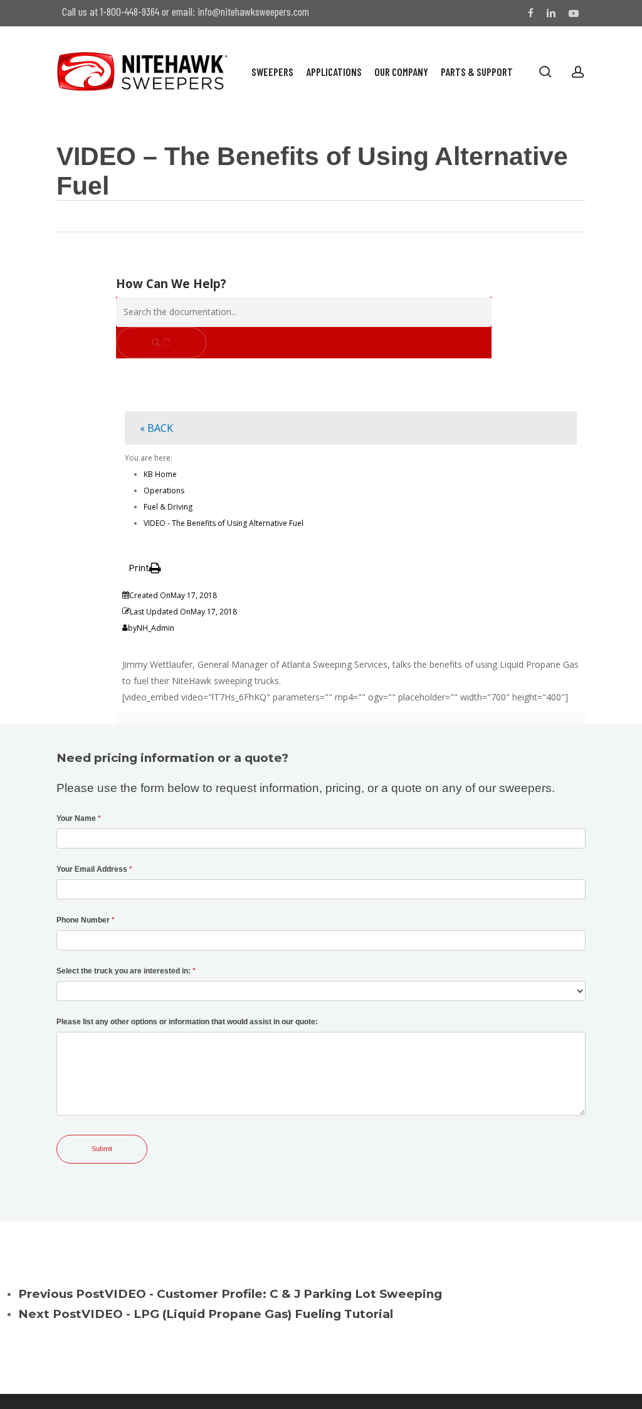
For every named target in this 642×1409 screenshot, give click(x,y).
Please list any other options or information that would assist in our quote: (187, 1021)
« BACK (156, 428)
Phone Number (85, 920)
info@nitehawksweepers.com (253, 11)
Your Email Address (94, 869)
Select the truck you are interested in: (126, 971)
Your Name (78, 818)
